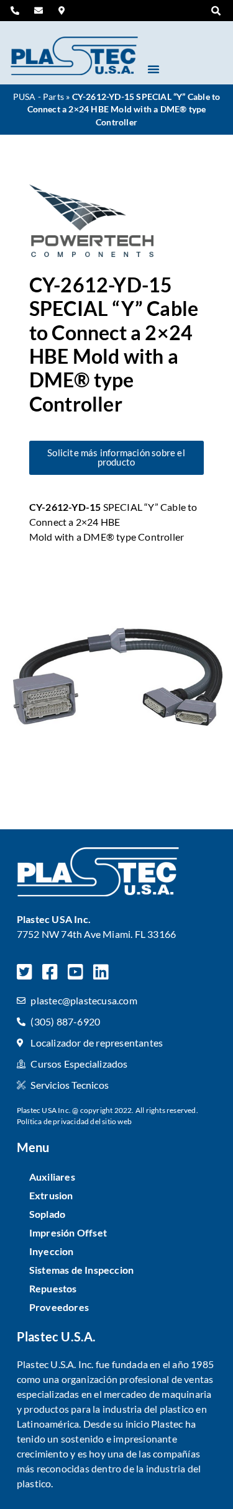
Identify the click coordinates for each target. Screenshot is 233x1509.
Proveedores (59, 1307)
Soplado (47, 1214)
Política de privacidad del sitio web (74, 1121)
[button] (215, 11)
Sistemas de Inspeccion (81, 1270)
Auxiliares (52, 1176)
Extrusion (51, 1195)
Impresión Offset (68, 1232)
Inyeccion (51, 1251)
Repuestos (53, 1288)
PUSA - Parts (38, 97)
